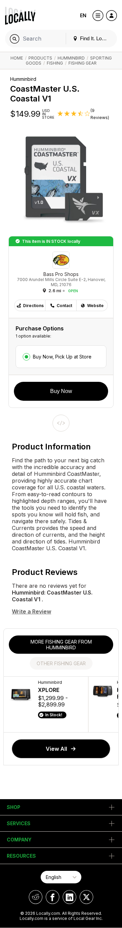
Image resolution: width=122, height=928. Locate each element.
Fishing (55, 63)
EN (83, 15)
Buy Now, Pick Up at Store (62, 356)
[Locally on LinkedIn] (69, 897)
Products (40, 58)
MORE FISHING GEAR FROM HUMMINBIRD (61, 644)
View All (56, 748)
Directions (33, 305)
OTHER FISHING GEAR (61, 663)
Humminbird (71, 58)
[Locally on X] (86, 897)
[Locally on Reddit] (35, 897)
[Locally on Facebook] (52, 897)
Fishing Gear (82, 63)
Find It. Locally (95, 38)
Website (95, 305)
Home (17, 58)
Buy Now (61, 391)
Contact (64, 305)
